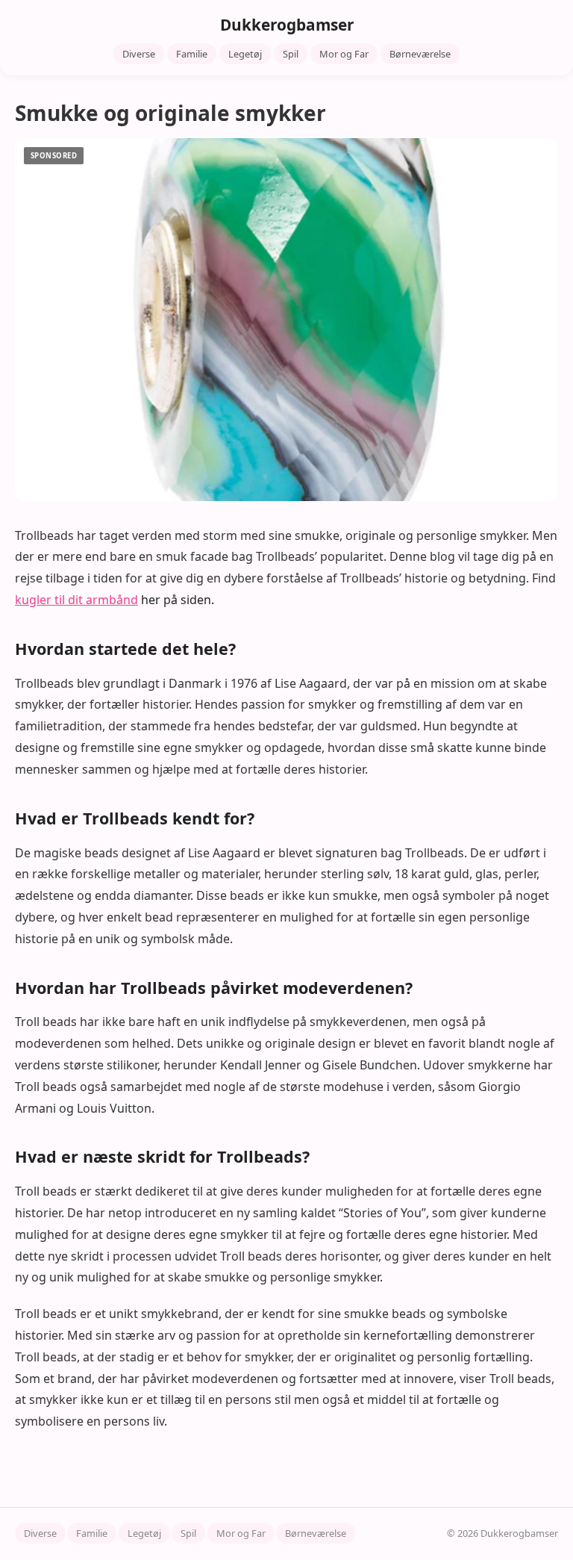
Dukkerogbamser (287, 24)
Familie (191, 53)
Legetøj (245, 53)
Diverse (138, 53)
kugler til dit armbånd (76, 599)
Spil (290, 53)
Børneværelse (420, 53)
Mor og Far (344, 53)
